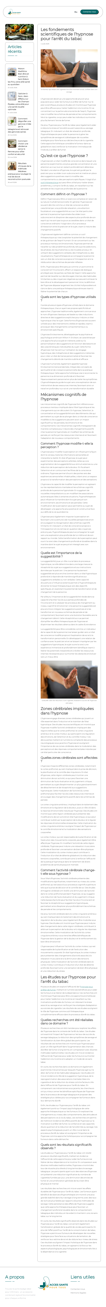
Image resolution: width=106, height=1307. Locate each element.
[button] (89, 12)
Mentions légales (78, 1293)
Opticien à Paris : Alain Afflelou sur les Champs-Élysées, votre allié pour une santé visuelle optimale (18, 101)
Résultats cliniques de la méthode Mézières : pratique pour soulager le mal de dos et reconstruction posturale (19, 171)
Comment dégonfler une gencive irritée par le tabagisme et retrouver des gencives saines (19, 125)
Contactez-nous (78, 1289)
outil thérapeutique (49, 183)
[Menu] (75, 12)
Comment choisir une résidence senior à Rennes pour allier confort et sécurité (18, 147)
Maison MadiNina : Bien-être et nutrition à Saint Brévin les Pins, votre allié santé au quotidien (19, 76)
